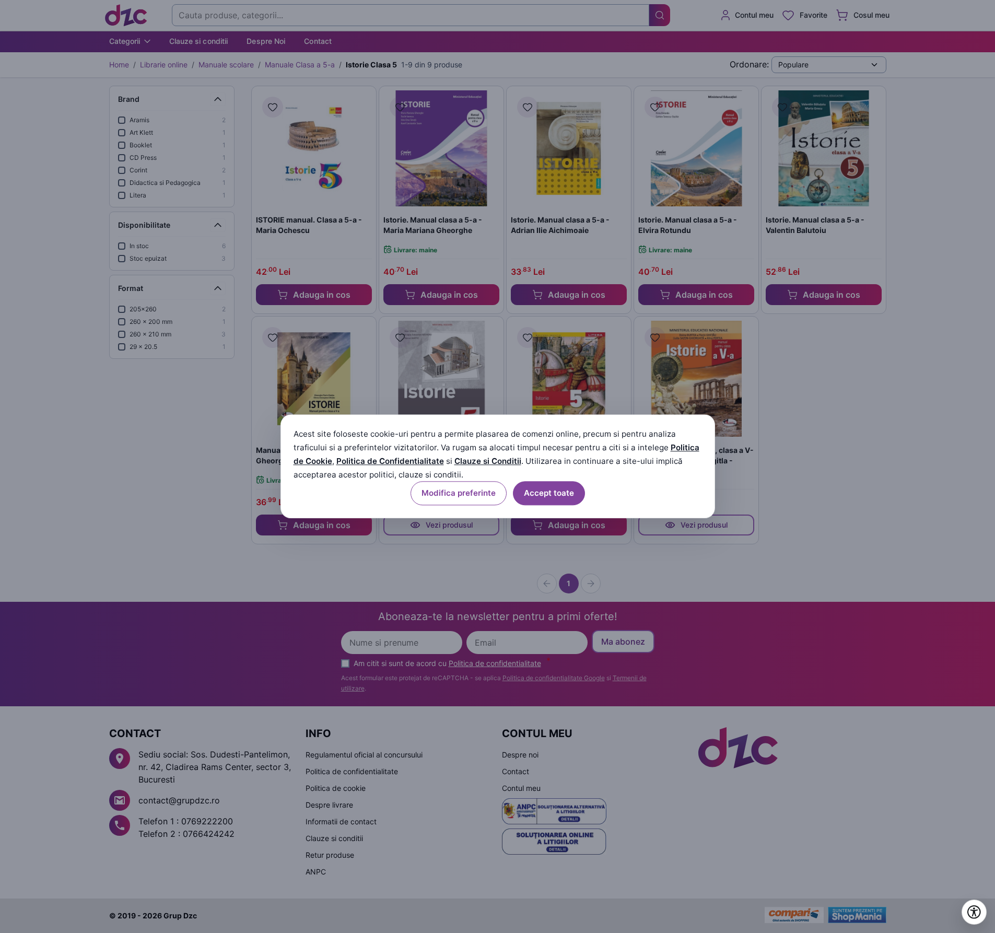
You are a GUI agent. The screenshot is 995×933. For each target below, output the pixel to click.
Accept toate (549, 493)
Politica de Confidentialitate (390, 461)
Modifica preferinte (459, 493)
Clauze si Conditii (487, 461)
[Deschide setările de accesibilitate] (974, 912)
